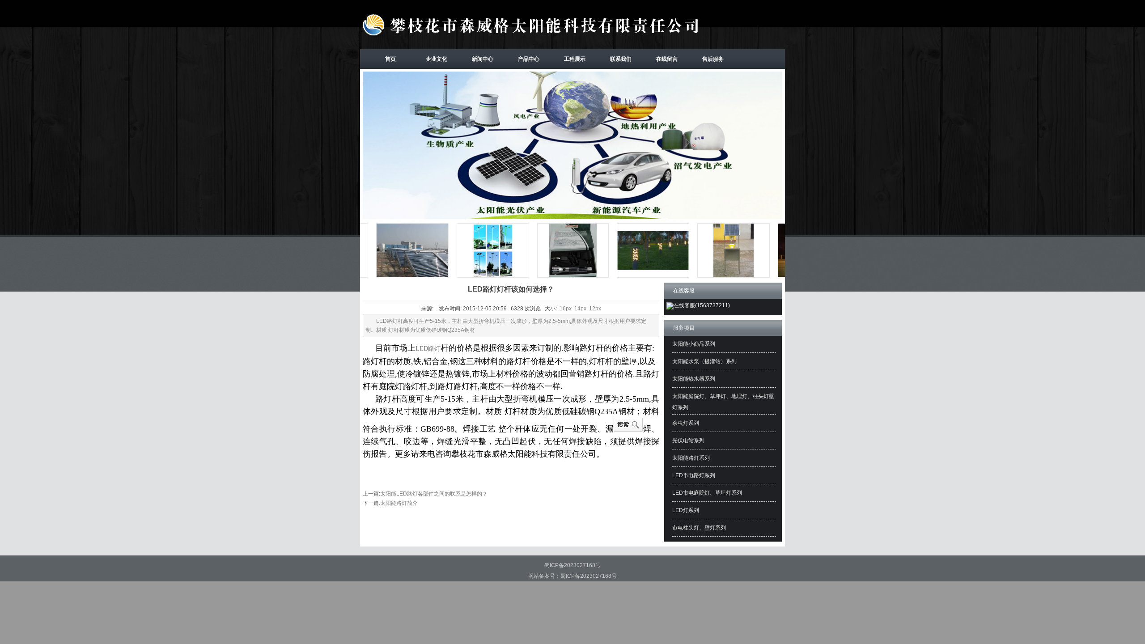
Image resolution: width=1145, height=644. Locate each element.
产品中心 (528, 59)
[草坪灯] (637, 277)
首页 (390, 59)
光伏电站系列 (688, 440)
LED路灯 (428, 348)
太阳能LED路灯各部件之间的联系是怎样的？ (434, 494)
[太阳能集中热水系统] (396, 277)
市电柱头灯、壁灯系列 (699, 528)
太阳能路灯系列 (691, 458)
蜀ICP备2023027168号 (572, 565)
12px (595, 308)
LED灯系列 (685, 510)
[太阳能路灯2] (477, 277)
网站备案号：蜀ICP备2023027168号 (572, 576)
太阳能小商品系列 (693, 344)
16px (566, 308)
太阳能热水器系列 (693, 379)
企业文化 (436, 59)
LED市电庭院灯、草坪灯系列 (707, 493)
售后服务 (713, 59)
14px (580, 308)
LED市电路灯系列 (693, 475)
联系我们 (621, 59)
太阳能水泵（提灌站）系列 (704, 361)
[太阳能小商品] (557, 277)
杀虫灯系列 (685, 423)
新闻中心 (482, 59)
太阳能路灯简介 (399, 503)
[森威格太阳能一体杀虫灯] (717, 277)
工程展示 (574, 59)
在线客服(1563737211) (702, 305)
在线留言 (667, 59)
